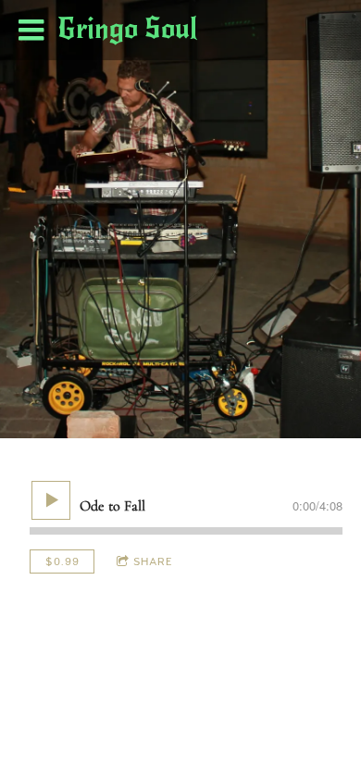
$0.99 (62, 561)
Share (153, 561)
